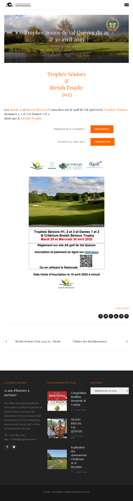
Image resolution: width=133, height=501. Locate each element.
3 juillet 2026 (80, 472)
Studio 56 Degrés (73, 492)
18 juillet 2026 (77, 437)
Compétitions (60, 46)
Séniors (76, 46)
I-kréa (86, 492)
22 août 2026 (79, 410)
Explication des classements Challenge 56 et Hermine (79, 456)
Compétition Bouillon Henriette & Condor (78, 398)
